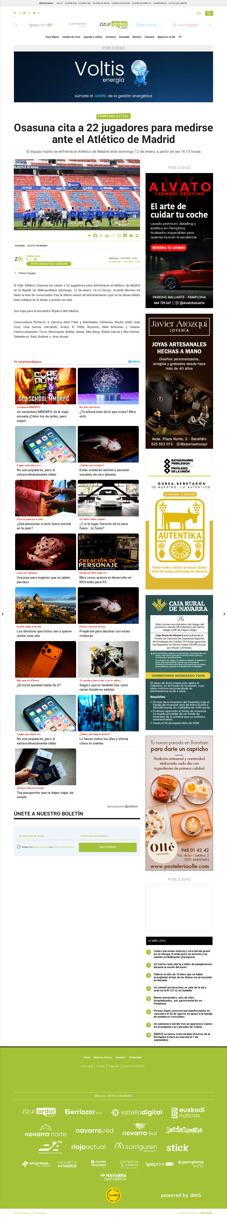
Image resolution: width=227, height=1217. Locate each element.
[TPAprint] (160, 1164)
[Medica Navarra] (67, 1164)
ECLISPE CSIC (85, 3)
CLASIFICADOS (160, 3)
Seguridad (114, 1066)
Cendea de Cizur (71, 36)
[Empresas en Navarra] (36, 1164)
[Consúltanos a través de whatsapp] (29, 13)
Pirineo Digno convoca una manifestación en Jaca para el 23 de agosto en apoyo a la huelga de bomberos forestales (180, 1013)
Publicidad (135, 1057)
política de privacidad (63, 847)
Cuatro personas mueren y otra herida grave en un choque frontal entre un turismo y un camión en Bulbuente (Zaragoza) (179, 954)
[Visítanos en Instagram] (24, 13)
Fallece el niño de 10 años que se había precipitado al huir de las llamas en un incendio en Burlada (180, 977)
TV (180, 36)
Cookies (100, 1066)
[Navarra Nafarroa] (113, 1177)
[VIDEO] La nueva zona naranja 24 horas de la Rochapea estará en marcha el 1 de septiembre (179, 1037)
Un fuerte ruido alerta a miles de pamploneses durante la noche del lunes (180, 966)
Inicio (87, 1057)
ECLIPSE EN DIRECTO (141, 3)
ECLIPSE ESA (71, 3)
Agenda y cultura (93, 36)
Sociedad (124, 36)
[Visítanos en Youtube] (34, 13)
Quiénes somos (103, 1057)
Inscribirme (107, 847)
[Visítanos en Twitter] (20, 13)
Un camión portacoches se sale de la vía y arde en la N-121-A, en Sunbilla (177, 989)
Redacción (33, 256)
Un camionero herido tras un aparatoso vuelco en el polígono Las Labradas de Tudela (180, 1025)
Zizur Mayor (52, 36)
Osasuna (149, 36)
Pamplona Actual (113, 116)
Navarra (137, 36)
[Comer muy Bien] (98, 1164)
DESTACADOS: (46, 3)
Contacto (120, 1057)
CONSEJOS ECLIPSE (121, 3)
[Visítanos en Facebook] (15, 13)
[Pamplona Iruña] (191, 1164)
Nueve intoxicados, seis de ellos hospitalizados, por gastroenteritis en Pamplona (175, 1000)
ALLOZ (60, 3)
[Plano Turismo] (129, 1164)
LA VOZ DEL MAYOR (178, 3)
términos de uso (41, 847)
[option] (113, 25)
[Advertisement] (179, 908)
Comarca (111, 36)
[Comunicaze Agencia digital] (113, 1082)
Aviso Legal (87, 1066)
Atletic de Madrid (37, 246)
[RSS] (39, 13)
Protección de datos (134, 1066)
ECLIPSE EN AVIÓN (101, 3)
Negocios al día (166, 36)
